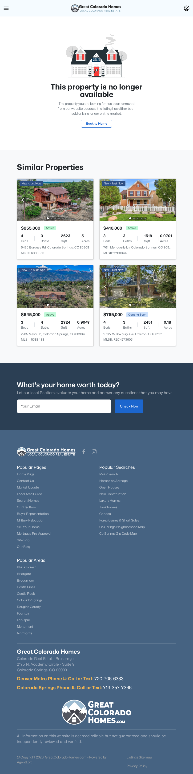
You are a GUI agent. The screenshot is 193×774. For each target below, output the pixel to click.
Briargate (24, 574)
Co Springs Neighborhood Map (122, 527)
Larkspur (23, 620)
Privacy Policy (137, 766)
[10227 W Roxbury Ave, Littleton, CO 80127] (138, 286)
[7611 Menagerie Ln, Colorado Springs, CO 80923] (138, 199)
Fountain (23, 613)
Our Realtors (26, 507)
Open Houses (109, 487)
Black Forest (26, 567)
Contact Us (25, 481)
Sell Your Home (28, 527)
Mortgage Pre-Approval (34, 533)
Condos (105, 514)
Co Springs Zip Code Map (118, 533)
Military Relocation (30, 520)
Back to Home (96, 123)
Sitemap (23, 540)
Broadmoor (25, 580)
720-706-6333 (109, 678)
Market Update (28, 487)
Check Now (129, 406)
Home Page (25, 474)
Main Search (108, 474)
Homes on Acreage (113, 481)
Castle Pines (26, 587)
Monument (25, 626)
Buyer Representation (33, 514)
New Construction (112, 494)
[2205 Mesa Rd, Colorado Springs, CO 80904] (55, 286)
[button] (6, 8)
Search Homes (28, 500)
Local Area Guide (29, 494)
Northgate (24, 633)
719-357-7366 (117, 687)
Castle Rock (26, 593)
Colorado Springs (30, 600)
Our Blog (23, 547)
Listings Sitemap (139, 757)
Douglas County (28, 607)
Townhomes (108, 507)
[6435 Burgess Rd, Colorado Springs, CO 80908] (55, 199)
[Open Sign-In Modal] (186, 8)
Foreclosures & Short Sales (119, 520)
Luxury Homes (110, 500)
